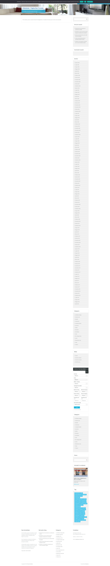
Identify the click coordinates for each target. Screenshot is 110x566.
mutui (76, 437)
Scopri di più (76, 482)
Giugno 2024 (77, 115)
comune (82, 503)
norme (76, 338)
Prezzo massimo (84, 393)
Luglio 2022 (77, 164)
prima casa (82, 515)
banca (76, 500)
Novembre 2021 (77, 181)
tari (79, 518)
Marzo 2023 (77, 147)
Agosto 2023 (77, 136)
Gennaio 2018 (77, 263)
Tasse (76, 342)
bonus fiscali (84, 500)
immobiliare (81, 509)
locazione (76, 512)
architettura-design (78, 418)
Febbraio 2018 (77, 261)
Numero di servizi (84, 389)
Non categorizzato (78, 336)
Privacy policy (90, 1)
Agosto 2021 (77, 187)
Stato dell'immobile (77, 402)
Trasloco (76, 344)
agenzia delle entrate (78, 494)
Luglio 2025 (77, 90)
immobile (76, 509)
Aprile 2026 (77, 71)
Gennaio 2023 (77, 151)
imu (84, 509)
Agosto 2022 (77, 162)
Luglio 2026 (77, 64)
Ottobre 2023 (77, 132)
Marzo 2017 (77, 282)
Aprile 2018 (77, 257)
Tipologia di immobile (78, 385)
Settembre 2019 (77, 225)
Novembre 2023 (77, 130)
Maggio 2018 (77, 255)
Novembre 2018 (77, 242)
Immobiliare (77, 331)
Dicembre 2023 (77, 128)
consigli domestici (78, 323)
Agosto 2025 (77, 88)
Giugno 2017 (77, 276)
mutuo (83, 512)
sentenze (76, 518)
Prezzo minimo (76, 393)
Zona (75, 377)
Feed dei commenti (78, 359)
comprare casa (77, 503)
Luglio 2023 (77, 138)
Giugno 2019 (77, 227)
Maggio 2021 (77, 193)
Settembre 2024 (77, 111)
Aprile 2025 (77, 96)
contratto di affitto (77, 506)
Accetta (81, 1)
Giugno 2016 (77, 299)
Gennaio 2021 (77, 202)
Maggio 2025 (77, 94)
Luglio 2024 (77, 113)
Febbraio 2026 (77, 75)
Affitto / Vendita (77, 381)
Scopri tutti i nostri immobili (26, 550)
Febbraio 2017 (77, 284)
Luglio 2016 (77, 297)
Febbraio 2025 (77, 100)
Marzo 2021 (77, 198)
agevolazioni (84, 494)
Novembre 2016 (77, 291)
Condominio (77, 321)
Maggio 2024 (77, 117)
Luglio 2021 (77, 189)
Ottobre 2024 (77, 109)
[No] (108, 1)
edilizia (76, 327)
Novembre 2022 (77, 155)
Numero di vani (76, 389)
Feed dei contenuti (78, 357)
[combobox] (81, 376)
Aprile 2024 (77, 119)
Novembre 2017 (77, 267)
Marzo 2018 (77, 259)
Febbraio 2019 (77, 236)
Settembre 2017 (77, 272)
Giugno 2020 (77, 210)
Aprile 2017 (77, 280)
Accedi (76, 355)
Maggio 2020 (77, 212)
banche (80, 500)
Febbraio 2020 (77, 219)
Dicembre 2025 (77, 79)
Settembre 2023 (77, 134)
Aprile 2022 (77, 170)
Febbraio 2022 (77, 174)
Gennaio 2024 (77, 126)
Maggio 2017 (77, 278)
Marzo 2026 (77, 73)
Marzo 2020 (77, 217)
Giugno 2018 (77, 253)
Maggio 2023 (77, 143)
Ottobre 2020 (77, 206)
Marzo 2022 (77, 172)
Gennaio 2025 (77, 102)
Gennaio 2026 (77, 77)
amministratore (77, 497)
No (85, 1)
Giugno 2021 (77, 191)
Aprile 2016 (77, 303)
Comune (75, 373)
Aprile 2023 (77, 145)
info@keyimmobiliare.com (79, 539)
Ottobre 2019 (77, 223)
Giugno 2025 (77, 92)
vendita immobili (77, 521)
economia (76, 325)
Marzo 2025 (77, 98)
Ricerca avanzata (78, 409)
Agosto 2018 (77, 248)
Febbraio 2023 (77, 149)
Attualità (76, 319)
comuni (86, 503)
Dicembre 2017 (77, 265)
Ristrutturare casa (78, 340)
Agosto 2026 (77, 62)
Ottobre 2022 (77, 157)
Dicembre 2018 (77, 240)
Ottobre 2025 (77, 83)
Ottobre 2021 (77, 183)
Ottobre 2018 (77, 244)
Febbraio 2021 (77, 200)
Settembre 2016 (77, 295)
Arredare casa (77, 317)
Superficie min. (76, 398)
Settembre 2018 (77, 246)
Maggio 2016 (77, 301)
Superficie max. (84, 398)
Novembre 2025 (77, 81)
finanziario (77, 329)
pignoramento (77, 515)
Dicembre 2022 (77, 153)
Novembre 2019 (77, 221)
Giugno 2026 (77, 66)
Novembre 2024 (77, 107)
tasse (83, 518)
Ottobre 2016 (77, 293)
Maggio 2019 (77, 229)
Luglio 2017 (77, 274)
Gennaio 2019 (77, 238)
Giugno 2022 (77, 166)
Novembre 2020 (77, 204)
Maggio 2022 (77, 168)
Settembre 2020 (77, 208)
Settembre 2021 (77, 185)
